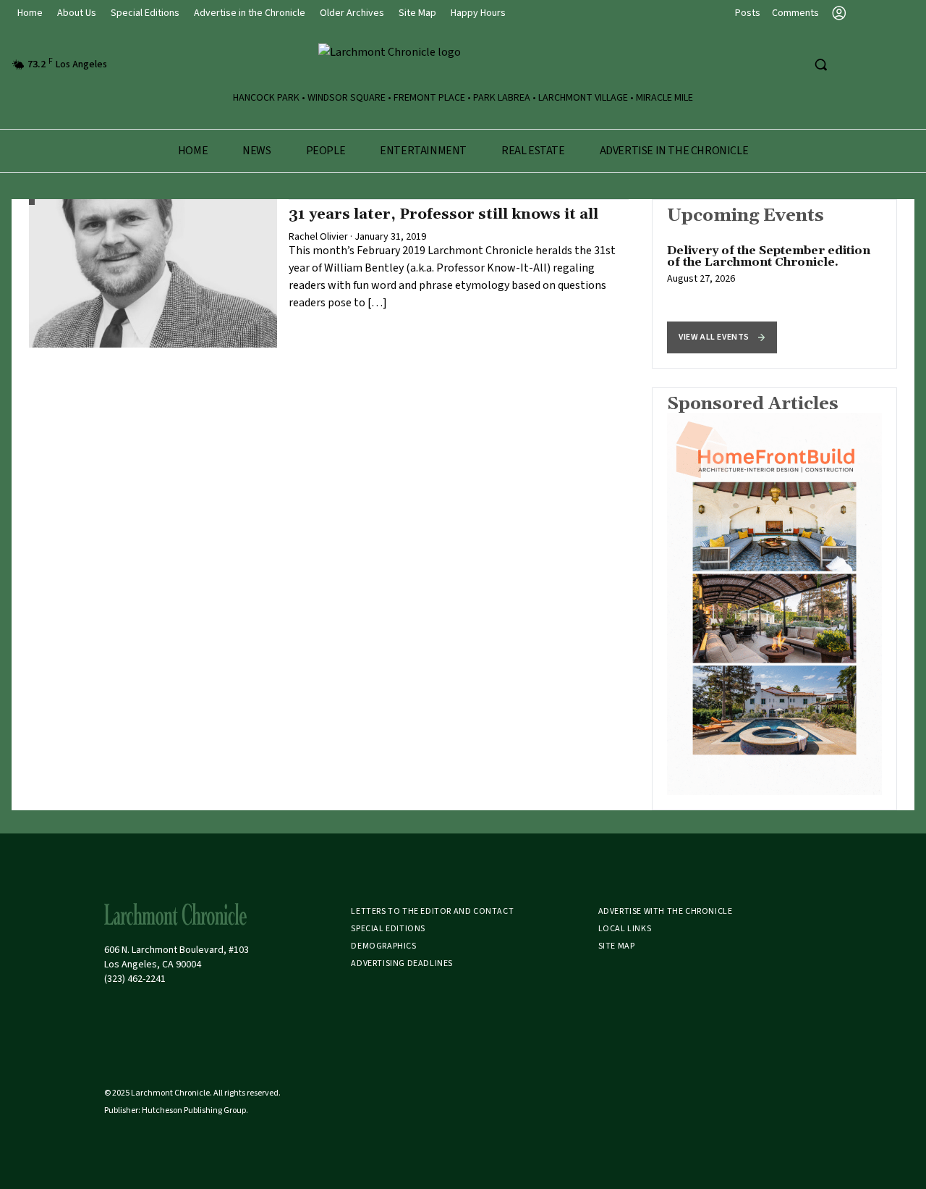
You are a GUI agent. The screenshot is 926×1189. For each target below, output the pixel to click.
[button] (722, 337)
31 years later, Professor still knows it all (443, 214)
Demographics (383, 946)
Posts (747, 13)
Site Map (417, 13)
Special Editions (145, 13)
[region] (774, 284)
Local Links (625, 929)
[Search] (820, 64)
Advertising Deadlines (402, 963)
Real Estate (533, 151)
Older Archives (352, 13)
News (256, 151)
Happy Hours (478, 13)
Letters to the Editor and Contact (432, 911)
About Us (76, 13)
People (326, 151)
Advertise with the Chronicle (665, 911)
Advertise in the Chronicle (249, 13)
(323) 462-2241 (135, 979)
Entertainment (423, 151)
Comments (795, 13)
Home (30, 13)
